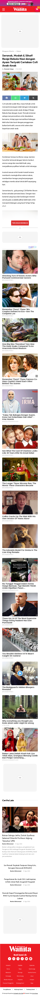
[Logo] (20, 9)
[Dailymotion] (30, 958)
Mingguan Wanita (8, 51)
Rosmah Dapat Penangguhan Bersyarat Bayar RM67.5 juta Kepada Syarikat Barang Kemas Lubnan (20, 895)
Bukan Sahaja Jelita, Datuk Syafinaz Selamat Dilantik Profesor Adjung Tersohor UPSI (18, 838)
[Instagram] (13, 958)
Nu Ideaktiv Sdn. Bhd (18, 993)
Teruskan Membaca (20, 223)
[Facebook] (9, 958)
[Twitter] (18, 958)
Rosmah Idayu (9, 69)
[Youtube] (26, 958)
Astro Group (35, 993)
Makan (19, 51)
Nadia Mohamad (7, 844)
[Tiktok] (22, 958)
